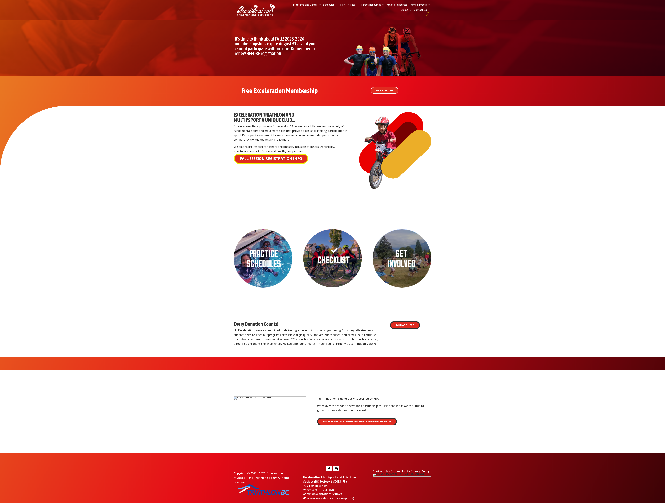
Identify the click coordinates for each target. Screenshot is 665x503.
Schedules (328, 4)
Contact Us (420, 10)
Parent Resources (371, 4)
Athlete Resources (397, 4)
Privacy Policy (420, 471)
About (404, 10)
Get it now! (384, 90)
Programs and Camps (305, 4)
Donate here (405, 325)
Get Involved (399, 471)
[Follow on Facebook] (329, 468)
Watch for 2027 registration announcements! (357, 421)
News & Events (418, 4)
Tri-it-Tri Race (347, 4)
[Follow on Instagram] (336, 468)
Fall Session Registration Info (271, 158)
